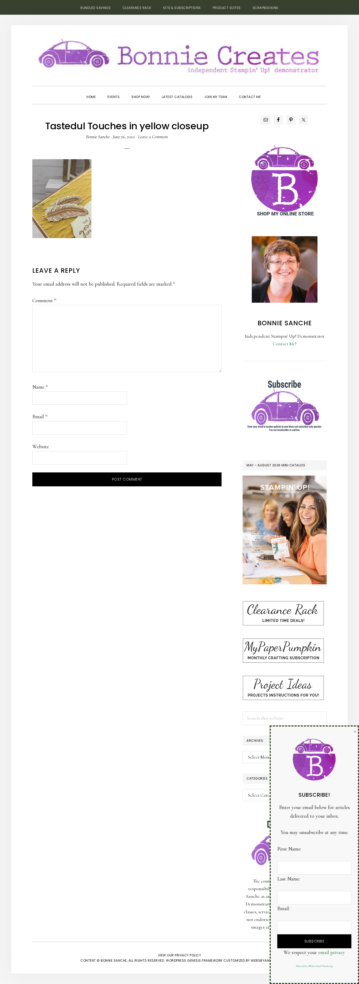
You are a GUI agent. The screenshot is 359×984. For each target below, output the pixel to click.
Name (40, 387)
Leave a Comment (153, 137)
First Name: (289, 849)
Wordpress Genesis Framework (194, 960)
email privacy (331, 952)
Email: (283, 908)
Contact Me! (284, 344)
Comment (44, 300)
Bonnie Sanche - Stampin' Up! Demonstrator (179, 54)
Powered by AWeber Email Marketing (314, 966)
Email (39, 417)
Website (40, 447)
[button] (272, 92)
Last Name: (288, 879)
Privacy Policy (188, 955)
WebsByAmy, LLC (265, 960)
